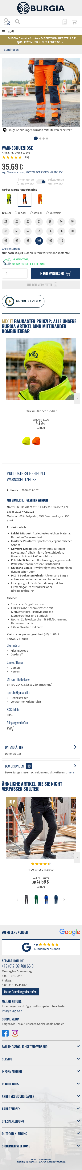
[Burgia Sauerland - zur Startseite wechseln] (41, 8)
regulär (22, 213)
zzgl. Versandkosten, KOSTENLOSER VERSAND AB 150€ (32, 172)
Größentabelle (11, 248)
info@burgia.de (12, 1011)
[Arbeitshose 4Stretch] (41, 828)
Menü (11, 31)
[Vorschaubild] (26, 441)
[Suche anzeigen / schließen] (17, 21)
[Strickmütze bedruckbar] (41, 369)
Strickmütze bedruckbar (41, 411)
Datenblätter (14, 747)
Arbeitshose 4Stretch (41, 869)
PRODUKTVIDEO (28, 301)
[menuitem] (15, 21)
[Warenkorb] (74, 21)
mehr (70, 772)
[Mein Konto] (7, 21)
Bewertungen (14, 765)
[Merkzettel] (64, 21)
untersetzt (55, 213)
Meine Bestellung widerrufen (20, 991)
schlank (38, 213)
